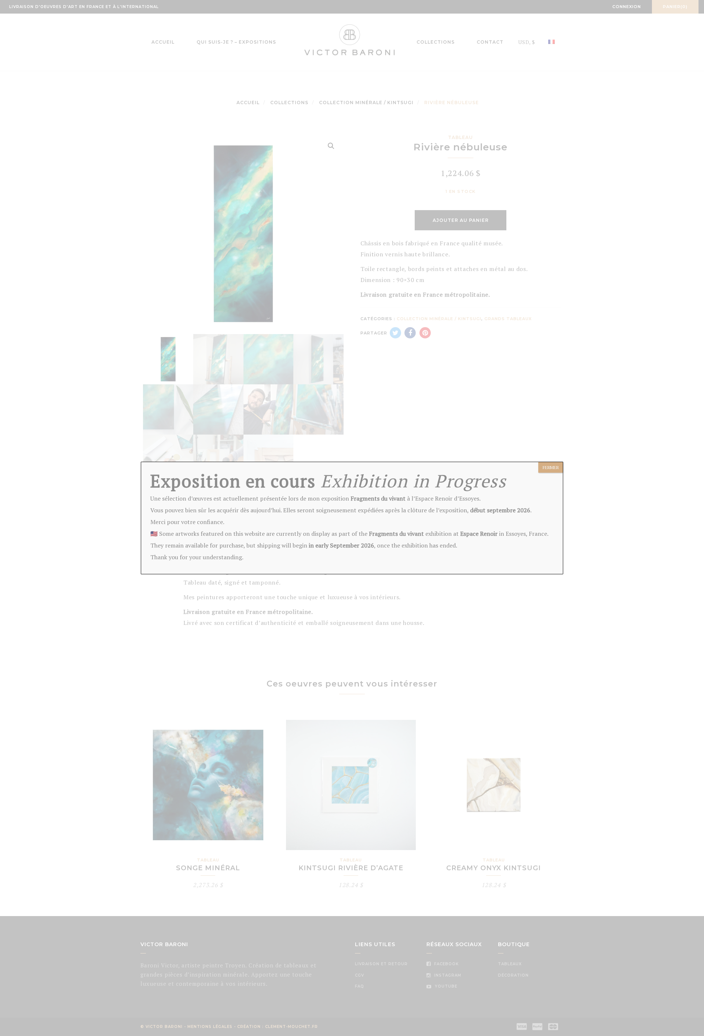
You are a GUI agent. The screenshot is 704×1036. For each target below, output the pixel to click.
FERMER (551, 467)
